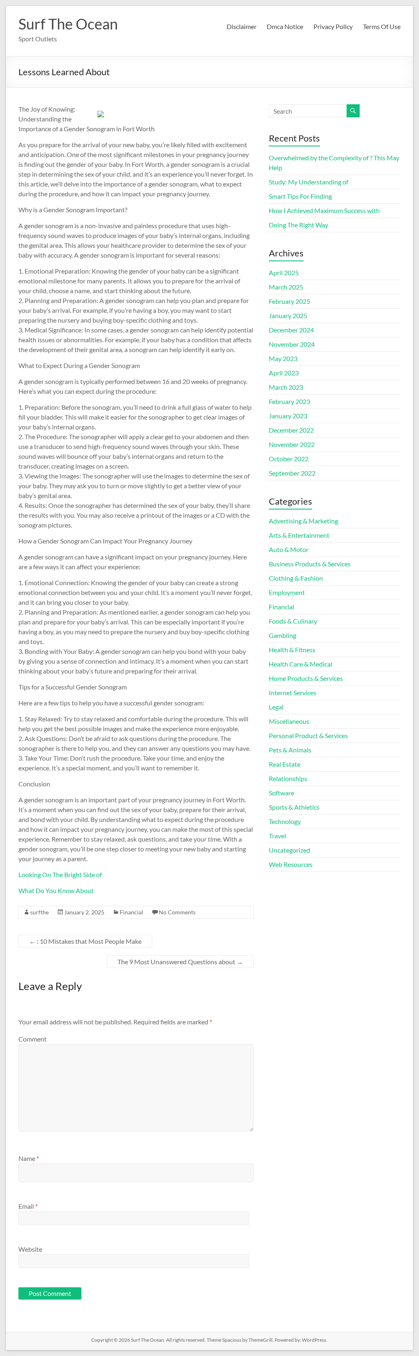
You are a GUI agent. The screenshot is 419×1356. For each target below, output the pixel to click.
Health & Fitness (292, 649)
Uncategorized (289, 850)
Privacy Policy (333, 26)
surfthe (39, 912)
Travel (277, 836)
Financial (131, 912)
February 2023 (289, 401)
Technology (285, 821)
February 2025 (289, 301)
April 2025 (284, 272)
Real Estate (284, 764)
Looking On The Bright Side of (60, 874)
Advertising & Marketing (303, 521)
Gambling (282, 635)
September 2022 (292, 473)
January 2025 (288, 315)
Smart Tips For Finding (300, 196)
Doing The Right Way (298, 225)
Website (30, 1249)
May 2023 (283, 358)
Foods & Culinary (293, 621)
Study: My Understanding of (308, 182)
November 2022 (292, 444)
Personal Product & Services (308, 735)
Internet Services (292, 692)
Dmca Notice (285, 26)
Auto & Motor (289, 549)
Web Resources (291, 864)
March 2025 (286, 287)
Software (281, 793)
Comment (32, 1039)
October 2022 (289, 458)
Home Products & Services (306, 678)
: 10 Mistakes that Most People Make (85, 941)
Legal (276, 707)
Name (28, 1158)
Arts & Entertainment (299, 535)
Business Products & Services (310, 564)
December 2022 (291, 430)
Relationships (288, 778)
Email (28, 1206)
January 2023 (288, 416)
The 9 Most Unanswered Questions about (180, 961)
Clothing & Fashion (296, 578)
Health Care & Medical (300, 664)
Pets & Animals (290, 750)
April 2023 (284, 373)
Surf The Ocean (68, 24)
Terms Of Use (382, 26)
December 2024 (291, 330)
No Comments (177, 912)
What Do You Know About (56, 890)
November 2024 (292, 344)
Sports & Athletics (294, 807)
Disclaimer (242, 26)
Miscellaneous (289, 721)
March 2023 (286, 387)
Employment (287, 592)
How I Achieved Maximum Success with (324, 210)
